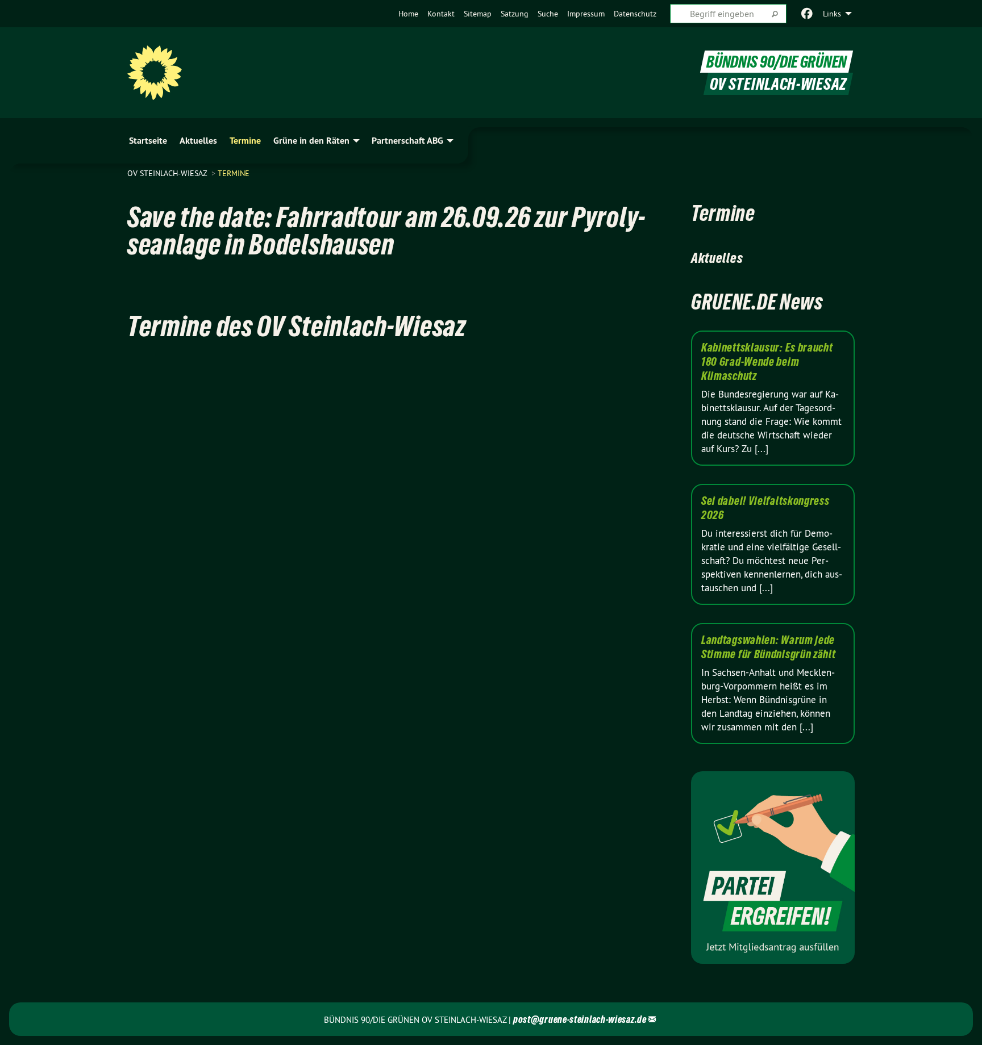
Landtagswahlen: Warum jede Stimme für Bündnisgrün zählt (768, 647)
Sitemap (478, 14)
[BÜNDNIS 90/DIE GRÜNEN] (154, 72)
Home (408, 14)
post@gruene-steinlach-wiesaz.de (580, 1019)
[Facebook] (807, 13)
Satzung (515, 14)
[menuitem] (408, 13)
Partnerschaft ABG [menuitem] (407, 141)
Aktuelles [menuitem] (198, 141)
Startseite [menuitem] (148, 141)
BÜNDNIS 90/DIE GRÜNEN (776, 61)
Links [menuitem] (832, 14)
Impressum (586, 14)
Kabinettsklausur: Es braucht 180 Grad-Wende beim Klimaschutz (767, 362)
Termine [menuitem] (245, 141)
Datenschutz (635, 14)
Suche (548, 14)
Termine (233, 173)
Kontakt (441, 14)
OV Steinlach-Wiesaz (168, 173)
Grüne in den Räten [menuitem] (311, 141)
